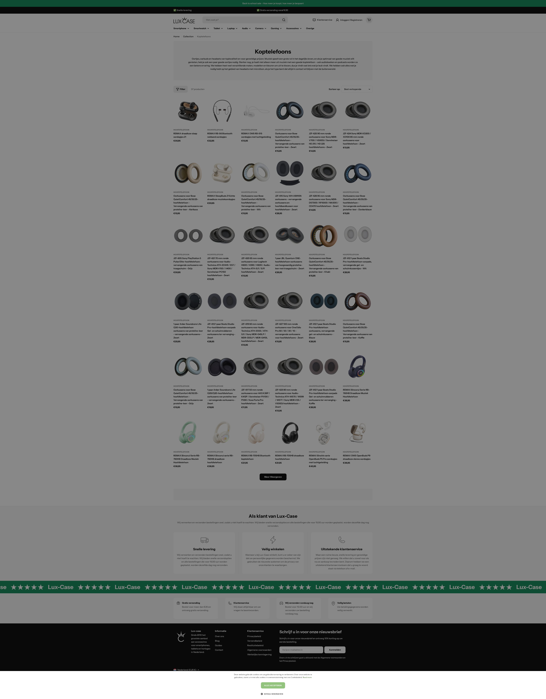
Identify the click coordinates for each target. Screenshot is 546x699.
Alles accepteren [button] (273, 685)
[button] (273, 694)
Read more (307, 677)
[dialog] (273, 685)
